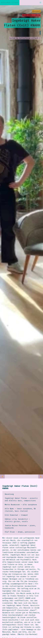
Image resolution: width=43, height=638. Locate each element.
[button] (40, 2)
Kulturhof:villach (9, 3)
